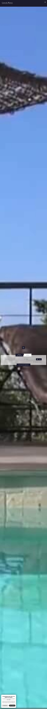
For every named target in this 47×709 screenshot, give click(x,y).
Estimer (27, 355)
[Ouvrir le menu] (45, 2)
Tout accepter (12, 705)
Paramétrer (5, 705)
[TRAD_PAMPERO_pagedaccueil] (7, 6)
